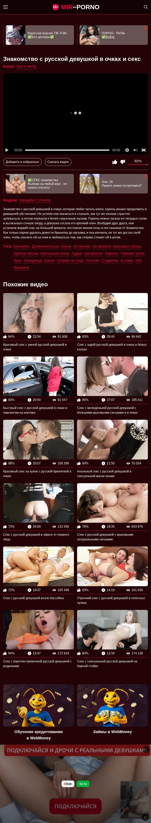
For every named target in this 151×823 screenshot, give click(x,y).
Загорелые (93, 253)
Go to (83, 784)
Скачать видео (58, 162)
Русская (92, 260)
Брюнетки (22, 246)
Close (68, 784)
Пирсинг (111, 253)
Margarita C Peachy (35, 200)
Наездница (33, 260)
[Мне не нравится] (122, 162)
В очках (127, 260)
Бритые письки (26, 253)
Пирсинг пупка (133, 253)
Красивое (21, 268)
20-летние (82, 246)
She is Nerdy (26, 66)
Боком (49, 260)
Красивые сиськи (127, 246)
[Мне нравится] (114, 162)
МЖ (138, 260)
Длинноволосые (45, 246)
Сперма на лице (70, 260)
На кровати (101, 246)
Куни (17, 260)
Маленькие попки (55, 253)
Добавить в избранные (22, 162)
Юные (66, 246)
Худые (77, 253)
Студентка (109, 260)
